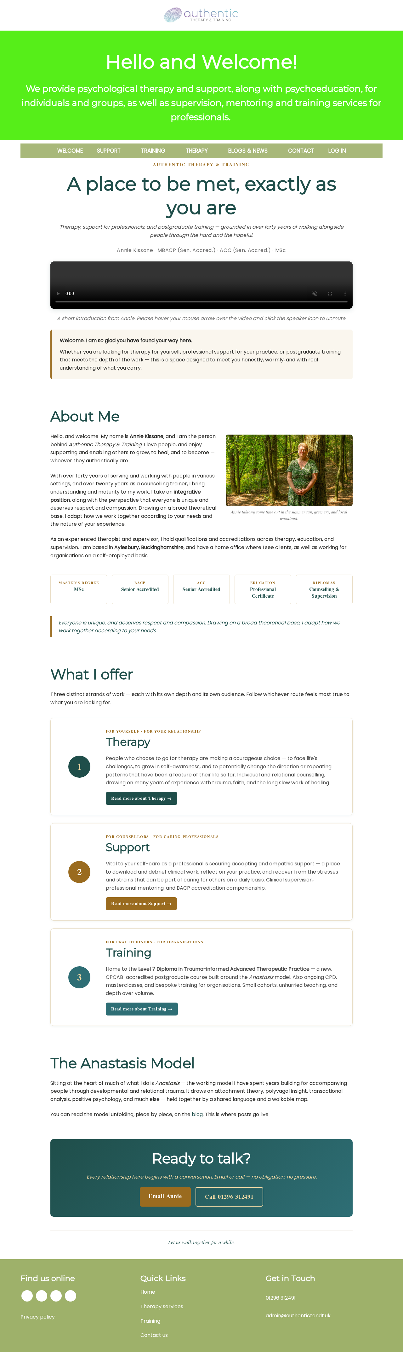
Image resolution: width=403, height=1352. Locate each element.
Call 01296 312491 (229, 1196)
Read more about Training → (142, 1008)
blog (197, 1114)
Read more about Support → (141, 903)
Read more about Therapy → (141, 798)
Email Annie (165, 1196)
